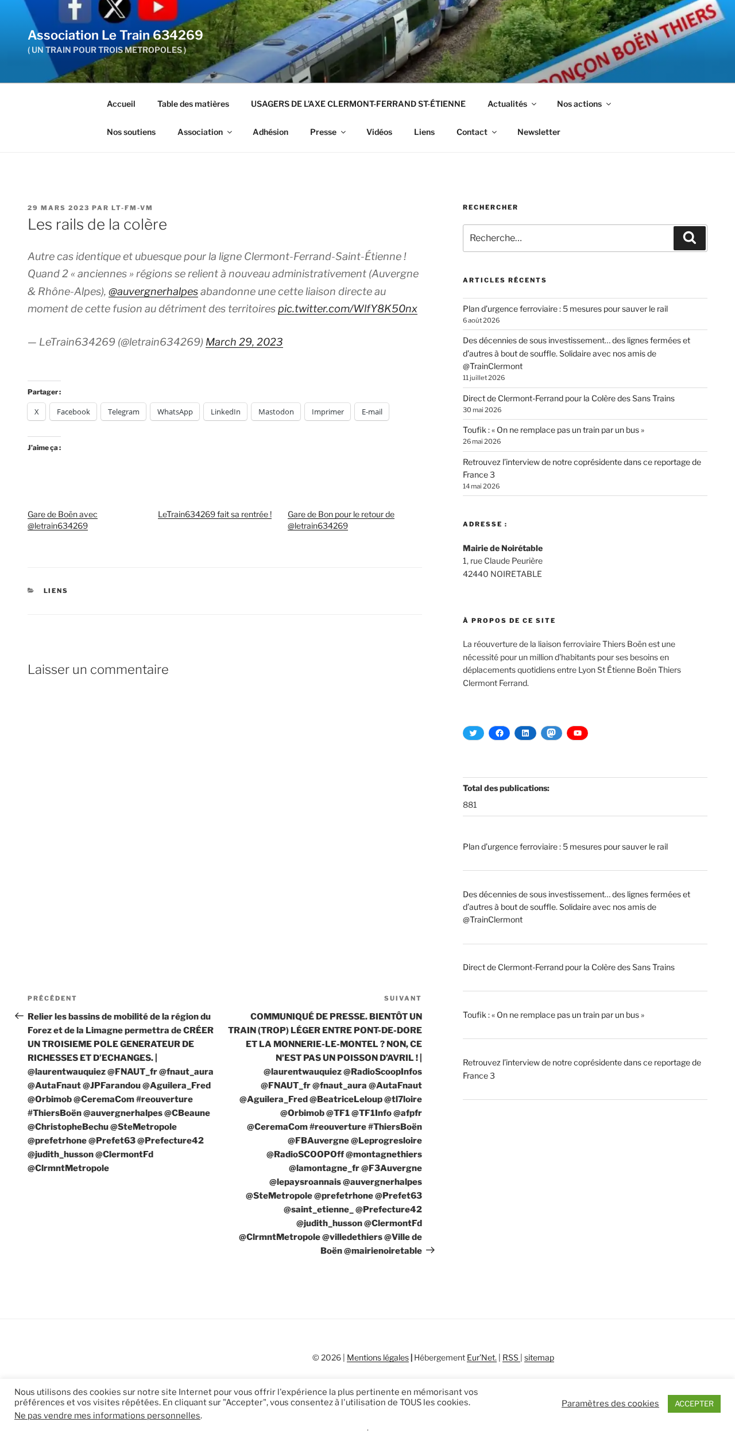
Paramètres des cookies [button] (610, 1403)
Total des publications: (507, 788)
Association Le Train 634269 (115, 35)
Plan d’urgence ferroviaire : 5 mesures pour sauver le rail (565, 308)
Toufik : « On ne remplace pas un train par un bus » (553, 430)
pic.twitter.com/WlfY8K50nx (347, 309)
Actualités (507, 103)
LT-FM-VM (132, 208)
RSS (511, 1357)
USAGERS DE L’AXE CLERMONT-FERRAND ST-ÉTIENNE (358, 103)
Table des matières (193, 103)
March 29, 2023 (244, 342)
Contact (472, 132)
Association (200, 132)
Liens (424, 132)
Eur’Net (481, 1357)
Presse (323, 132)
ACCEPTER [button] (694, 1403)
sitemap (539, 1357)
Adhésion (270, 132)
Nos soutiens (131, 132)
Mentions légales (378, 1357)
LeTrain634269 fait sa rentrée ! (215, 514)
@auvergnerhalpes (153, 291)
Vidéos (379, 132)
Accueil (121, 103)
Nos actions (579, 103)
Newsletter (538, 132)
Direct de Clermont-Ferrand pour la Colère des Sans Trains (569, 398)
